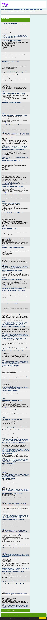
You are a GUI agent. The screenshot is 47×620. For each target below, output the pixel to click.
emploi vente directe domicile (6, 147)
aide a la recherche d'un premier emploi (12, 460)
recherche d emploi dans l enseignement (15, 347)
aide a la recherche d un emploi (12, 606)
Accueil (3, 11)
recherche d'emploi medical (9, 505)
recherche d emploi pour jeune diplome (13, 346)
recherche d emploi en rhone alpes (22, 593)
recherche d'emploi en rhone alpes (11, 593)
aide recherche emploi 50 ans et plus (14, 607)
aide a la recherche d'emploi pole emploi (13, 266)
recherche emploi (5, 9)
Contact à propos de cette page (34, 614)
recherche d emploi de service (7, 544)
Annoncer (31, 11)
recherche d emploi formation (10, 268)
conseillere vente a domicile (14, 440)
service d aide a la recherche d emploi (16, 324)
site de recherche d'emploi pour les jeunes (18, 348)
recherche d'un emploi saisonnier (11, 35)
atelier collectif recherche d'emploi (10, 157)
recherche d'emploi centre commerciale (9, 134)
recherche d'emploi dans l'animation (12, 450)
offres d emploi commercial (24, 133)
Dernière (14, 610)
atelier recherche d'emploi (20, 157)
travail (13, 9)
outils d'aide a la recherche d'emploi (12, 182)
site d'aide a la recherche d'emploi (13, 323)
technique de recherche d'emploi (18, 555)
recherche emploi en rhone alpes (18, 594)
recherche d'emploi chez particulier (15, 287)
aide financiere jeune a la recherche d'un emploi (14, 361)
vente (29, 9)
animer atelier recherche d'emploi (7, 184)
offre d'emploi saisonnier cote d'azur (20, 36)
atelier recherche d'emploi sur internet (11, 156)
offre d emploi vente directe (23, 146)
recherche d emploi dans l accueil (12, 386)
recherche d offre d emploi (14, 363)
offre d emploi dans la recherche (9, 476)
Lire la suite (3, 34)
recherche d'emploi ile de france (11, 426)
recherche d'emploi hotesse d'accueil (10, 36)
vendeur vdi (38, 9)
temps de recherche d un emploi (15, 517)
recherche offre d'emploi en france (12, 459)
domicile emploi (21, 9)
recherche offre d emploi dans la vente (9, 135)
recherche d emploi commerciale (23, 134)
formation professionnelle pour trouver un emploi (13, 377)
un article (26, 11)
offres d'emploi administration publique (17, 72)
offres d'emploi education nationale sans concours (12, 581)
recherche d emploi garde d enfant (11, 427)
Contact (34, 11)
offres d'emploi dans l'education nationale (17, 71)
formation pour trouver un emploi (22, 377)
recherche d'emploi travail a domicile (17, 288)
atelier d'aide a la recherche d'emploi (11, 183)
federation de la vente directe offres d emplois (11, 146)
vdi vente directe (25, 147)
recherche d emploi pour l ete (11, 322)
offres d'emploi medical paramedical (15, 580)
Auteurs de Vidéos (15, 11)
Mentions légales (7, 614)
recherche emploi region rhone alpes (7, 594)
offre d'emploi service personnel (12, 530)
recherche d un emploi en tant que (12, 504)
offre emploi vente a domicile (23, 440)
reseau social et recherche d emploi (12, 569)
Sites (11, 11)
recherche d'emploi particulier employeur (13, 286)
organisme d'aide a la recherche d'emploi (13, 516)
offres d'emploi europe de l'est (17, 362)
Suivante (11, 610)
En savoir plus (22, 618)
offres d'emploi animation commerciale (12, 133)
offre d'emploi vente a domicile (11, 439)
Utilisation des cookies (25, 614)
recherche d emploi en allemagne (11, 554)
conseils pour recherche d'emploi (13, 267)
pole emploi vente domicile (6, 440)
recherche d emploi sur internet (12, 503)
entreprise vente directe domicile (17, 147)
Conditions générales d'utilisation (15, 614)
